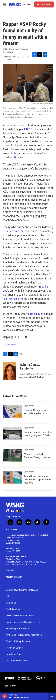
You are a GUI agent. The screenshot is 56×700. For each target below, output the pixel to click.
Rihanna (18, 157)
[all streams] (52, 696)
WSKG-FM (10, 562)
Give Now (45, 4)
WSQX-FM (19, 562)
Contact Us (11, 603)
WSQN (18, 565)
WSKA (33, 565)
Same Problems (13, 298)
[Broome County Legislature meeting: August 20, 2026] (12, 433)
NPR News (11, 344)
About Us (10, 570)
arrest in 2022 (15, 231)
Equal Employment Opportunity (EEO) (23, 622)
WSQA (43, 562)
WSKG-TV (26, 565)
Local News (29, 406)
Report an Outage (14, 648)
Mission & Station (14, 577)
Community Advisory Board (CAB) (22, 590)
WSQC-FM (10, 565)
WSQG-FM (28, 562)
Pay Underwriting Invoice (17, 661)
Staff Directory (13, 609)
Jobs (8, 596)
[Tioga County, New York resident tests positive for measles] (12, 477)
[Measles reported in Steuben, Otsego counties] (12, 455)
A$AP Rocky (31, 129)
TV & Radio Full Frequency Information (24, 635)
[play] (4, 696)
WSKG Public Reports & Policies (20, 616)
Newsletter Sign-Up (15, 654)
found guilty (33, 313)
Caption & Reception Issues (19, 641)
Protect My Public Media (17, 628)
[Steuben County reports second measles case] (12, 411)
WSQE (36, 562)
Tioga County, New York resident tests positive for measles (37, 479)
